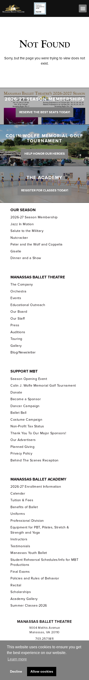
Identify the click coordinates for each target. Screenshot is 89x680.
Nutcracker (19, 238)
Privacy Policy (21, 453)
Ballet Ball (18, 413)
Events (15, 298)
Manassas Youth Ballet (28, 553)
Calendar (17, 493)
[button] (83, 8)
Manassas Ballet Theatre (37, 277)
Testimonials (20, 546)
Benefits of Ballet (24, 507)
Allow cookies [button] (41, 671)
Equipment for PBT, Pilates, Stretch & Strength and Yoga (39, 529)
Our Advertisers (23, 440)
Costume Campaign (26, 420)
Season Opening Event (28, 379)
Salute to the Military (26, 231)
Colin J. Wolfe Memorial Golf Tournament (43, 385)
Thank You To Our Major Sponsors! (38, 433)
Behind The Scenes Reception (34, 460)
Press (14, 325)
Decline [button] (16, 671)
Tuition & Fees (21, 500)
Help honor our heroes (44, 154)
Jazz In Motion (22, 224)
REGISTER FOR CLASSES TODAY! (44, 190)
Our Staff (17, 319)
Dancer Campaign (24, 406)
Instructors (19, 539)
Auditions (17, 332)
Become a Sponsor (25, 399)
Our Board (18, 312)
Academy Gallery (23, 599)
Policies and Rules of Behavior (34, 578)
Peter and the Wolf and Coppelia (36, 244)
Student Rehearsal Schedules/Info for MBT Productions (44, 562)
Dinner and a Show (25, 258)
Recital (15, 585)
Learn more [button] (17, 659)
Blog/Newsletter (23, 352)
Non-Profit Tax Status (27, 426)
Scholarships (20, 592)
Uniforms (17, 514)
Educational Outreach (27, 305)
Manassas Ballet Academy (38, 479)
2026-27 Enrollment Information (35, 487)
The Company (21, 284)
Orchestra (18, 291)
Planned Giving (22, 447)
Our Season (23, 210)
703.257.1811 (44, 639)
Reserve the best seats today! (44, 112)
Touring (16, 339)
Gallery (16, 346)
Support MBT (24, 371)
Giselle (15, 251)
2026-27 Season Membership (33, 217)
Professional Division (27, 521)
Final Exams (20, 572)
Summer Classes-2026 (28, 605)
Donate (16, 392)
